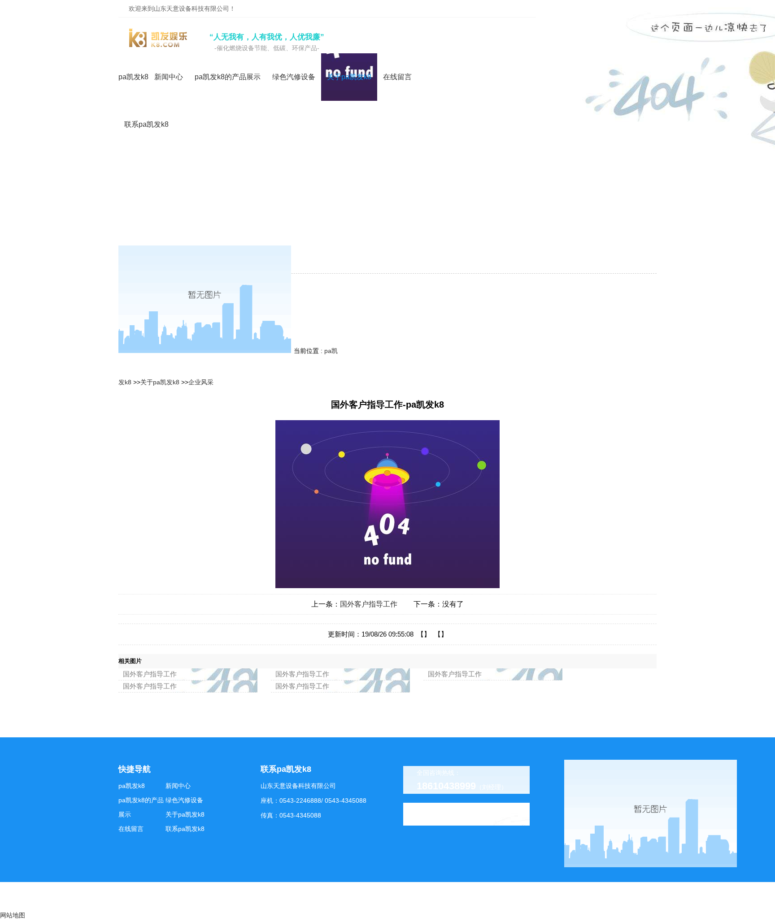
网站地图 (12, 915)
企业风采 (200, 382)
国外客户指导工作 (368, 604)
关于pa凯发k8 (159, 382)
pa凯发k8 (133, 77)
